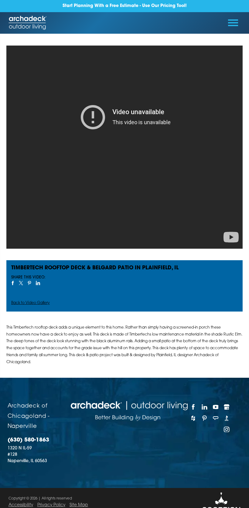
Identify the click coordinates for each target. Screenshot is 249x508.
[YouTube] (215, 406)
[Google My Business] (226, 406)
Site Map (79, 505)
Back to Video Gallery (30, 303)
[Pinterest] (204, 418)
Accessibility (21, 505)
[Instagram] (226, 429)
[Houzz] (193, 418)
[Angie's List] (215, 418)
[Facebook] (193, 406)
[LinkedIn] (204, 406)
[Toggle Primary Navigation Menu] (233, 23)
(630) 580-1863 (28, 440)
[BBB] (226, 418)
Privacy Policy (51, 505)
